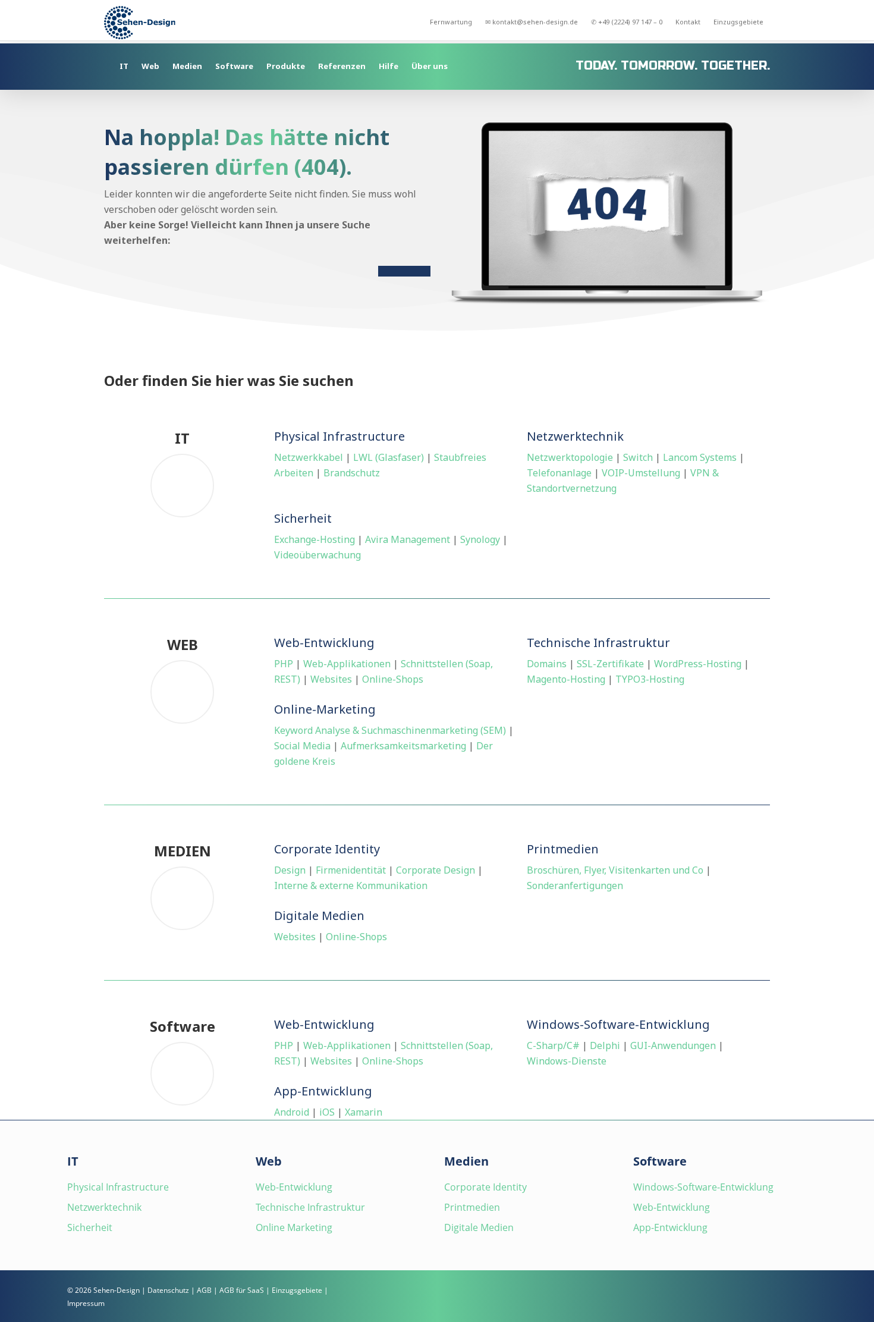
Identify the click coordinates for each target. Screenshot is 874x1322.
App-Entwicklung (670, 1227)
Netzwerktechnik (104, 1207)
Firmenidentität (351, 870)
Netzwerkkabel (308, 457)
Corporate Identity (485, 1187)
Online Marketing (294, 1227)
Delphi (605, 1045)
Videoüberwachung (317, 554)
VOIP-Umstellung (641, 472)
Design (290, 870)
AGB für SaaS (241, 1290)
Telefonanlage (559, 472)
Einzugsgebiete (297, 1290)
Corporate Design (435, 870)
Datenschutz (168, 1290)
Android (291, 1112)
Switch (638, 457)
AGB (204, 1290)
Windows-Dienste (566, 1060)
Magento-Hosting (566, 679)
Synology (480, 539)
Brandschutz (351, 472)
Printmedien (472, 1207)
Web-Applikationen (347, 663)
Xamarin (363, 1112)
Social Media (302, 745)
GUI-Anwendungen (673, 1045)
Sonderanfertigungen (575, 885)
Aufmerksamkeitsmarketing (403, 745)
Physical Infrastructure (118, 1187)
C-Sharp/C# (553, 1045)
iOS (327, 1112)
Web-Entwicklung (294, 1187)
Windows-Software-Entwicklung (703, 1187)
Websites (331, 679)
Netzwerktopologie (570, 457)
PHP (283, 663)
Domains (547, 663)
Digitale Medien (479, 1227)
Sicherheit (89, 1227)
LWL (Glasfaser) (388, 457)
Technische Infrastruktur (310, 1207)
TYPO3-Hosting (649, 679)
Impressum (86, 1303)
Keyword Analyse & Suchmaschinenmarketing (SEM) (390, 730)
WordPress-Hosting (697, 663)
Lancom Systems (700, 457)
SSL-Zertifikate (610, 663)
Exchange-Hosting (314, 539)
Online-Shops (392, 679)
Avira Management (407, 539)
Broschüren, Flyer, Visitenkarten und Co (615, 870)
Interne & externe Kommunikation (350, 885)
